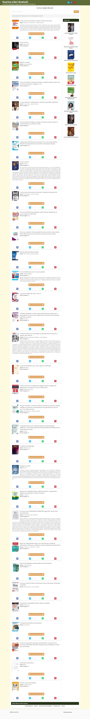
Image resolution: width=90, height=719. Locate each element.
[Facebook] (71, 2)
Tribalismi (36, 705)
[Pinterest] (74, 2)
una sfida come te (56, 705)
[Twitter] (68, 2)
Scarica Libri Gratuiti (15, 2)
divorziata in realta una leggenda (45, 705)
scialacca (63, 705)
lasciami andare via (29, 705)
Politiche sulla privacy (67, 712)
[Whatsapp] (43, 38)
